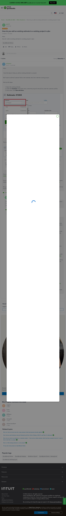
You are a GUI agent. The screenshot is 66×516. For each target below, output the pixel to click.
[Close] (58, 116)
